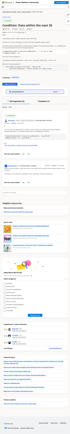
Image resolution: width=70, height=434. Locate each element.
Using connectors (11, 307)
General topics (10, 292)
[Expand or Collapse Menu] (2, 7)
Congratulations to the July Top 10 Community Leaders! (33, 245)
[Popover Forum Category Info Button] (31, 276)
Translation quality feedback (15, 304)
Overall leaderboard (55, 348)
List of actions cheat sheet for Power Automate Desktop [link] (24, 387)
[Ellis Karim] (5, 120)
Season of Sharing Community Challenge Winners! (31, 226)
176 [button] (21, 335)
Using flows (9, 310)
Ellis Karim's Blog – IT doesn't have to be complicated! (20, 145)
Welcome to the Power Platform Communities (18, 212)
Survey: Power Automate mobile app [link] (17, 371)
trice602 (14, 342)
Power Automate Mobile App (15, 298)
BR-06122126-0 (21, 32)
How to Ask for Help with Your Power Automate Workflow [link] (24, 375)
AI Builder (9, 283)
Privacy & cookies (43, 423)
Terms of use (54, 423)
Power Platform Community (27, 2)
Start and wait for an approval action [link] (17, 379)
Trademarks (63, 423)
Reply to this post (9, 84)
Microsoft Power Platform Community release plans (20, 404)
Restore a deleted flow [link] (12, 383)
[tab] (16, 102)
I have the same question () (30, 84)
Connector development (13, 289)
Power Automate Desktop (14, 295)
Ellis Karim (11, 120)
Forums (19, 12)
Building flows (15, 77)
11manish (15, 335)
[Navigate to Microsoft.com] (7, 2)
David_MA (15, 329)
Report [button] (30, 29)
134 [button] (19, 341)
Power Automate (26, 12)
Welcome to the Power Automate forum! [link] (18, 391)
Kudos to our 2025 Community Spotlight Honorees (31, 235)
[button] (61, 3)
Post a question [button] (61, 2)
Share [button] (22, 29)
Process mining (11, 301)
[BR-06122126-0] (5, 165)
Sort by (4, 107)
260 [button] (21, 328)
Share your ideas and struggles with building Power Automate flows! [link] (29, 367)
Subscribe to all (35, 315)
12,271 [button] (18, 120)
